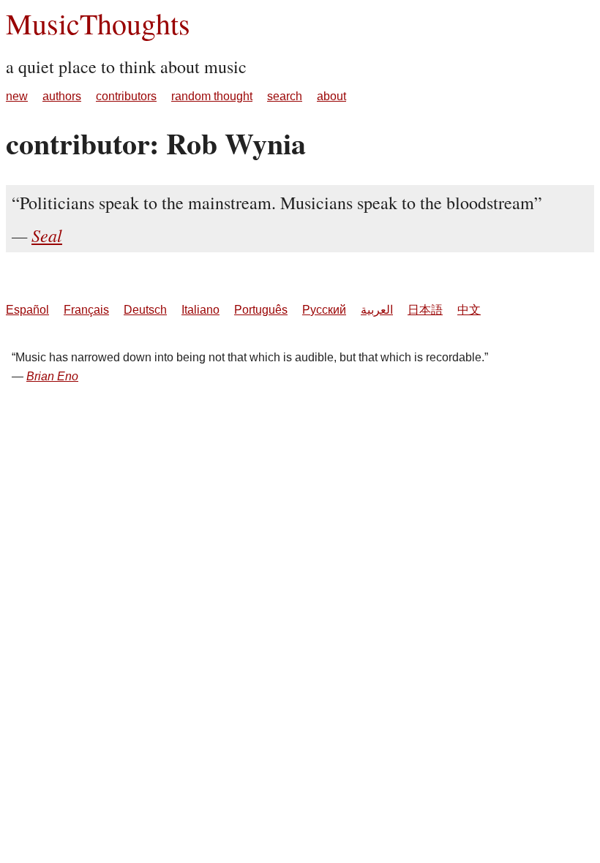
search (284, 96)
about (331, 96)
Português (261, 310)
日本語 (425, 310)
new (17, 96)
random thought (211, 96)
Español (27, 310)
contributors (126, 96)
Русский (324, 310)
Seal (46, 234)
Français (86, 310)
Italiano (200, 310)
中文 (469, 310)
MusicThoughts (98, 23)
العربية (377, 310)
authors (61, 96)
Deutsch (145, 310)
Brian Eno (52, 376)
